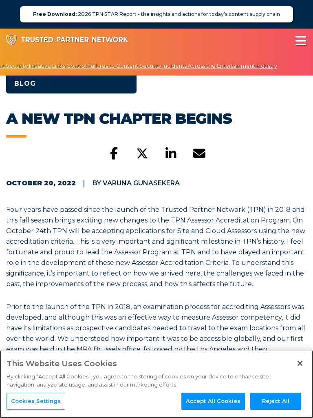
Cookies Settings (36, 401)
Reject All (275, 401)
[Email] (199, 154)
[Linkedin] (171, 154)
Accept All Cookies (213, 401)
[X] (142, 154)
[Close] (300, 363)
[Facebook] (114, 154)
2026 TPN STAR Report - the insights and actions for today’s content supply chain (156, 14)
